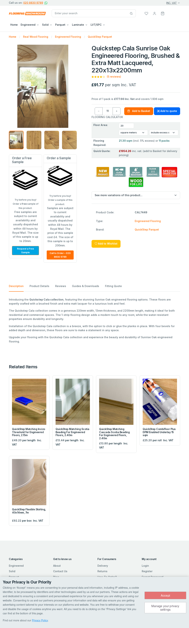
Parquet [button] (60, 24)
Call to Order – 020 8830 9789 (60, 255)
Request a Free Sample (25, 250)
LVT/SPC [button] (96, 24)
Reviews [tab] (60, 286)
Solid (12, 571)
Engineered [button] (28, 24)
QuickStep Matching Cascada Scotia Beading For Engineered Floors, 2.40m (114, 433)
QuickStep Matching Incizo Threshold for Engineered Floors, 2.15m (28, 432)
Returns (102, 571)
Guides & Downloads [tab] (85, 286)
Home (14, 24)
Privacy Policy (40, 620)
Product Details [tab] (39, 286)
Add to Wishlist (107, 243)
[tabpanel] (94, 321)
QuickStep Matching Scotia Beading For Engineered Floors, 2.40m (72, 432)
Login (145, 565)
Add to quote (168, 110)
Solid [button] (45, 24)
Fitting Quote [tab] (113, 286)
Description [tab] (16, 286)
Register (147, 571)
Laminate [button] (78, 24)
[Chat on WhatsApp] (45, 2)
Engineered (16, 565)
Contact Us (60, 571)
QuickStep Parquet (147, 229)
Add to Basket (140, 110)
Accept (165, 595)
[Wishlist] (146, 13)
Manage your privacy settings (165, 608)
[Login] (154, 13)
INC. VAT (171, 2)
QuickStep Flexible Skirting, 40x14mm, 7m (29, 511)
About (57, 565)
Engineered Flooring (148, 221)
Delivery (102, 565)
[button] (162, 13)
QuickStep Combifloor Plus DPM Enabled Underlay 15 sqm (159, 432)
